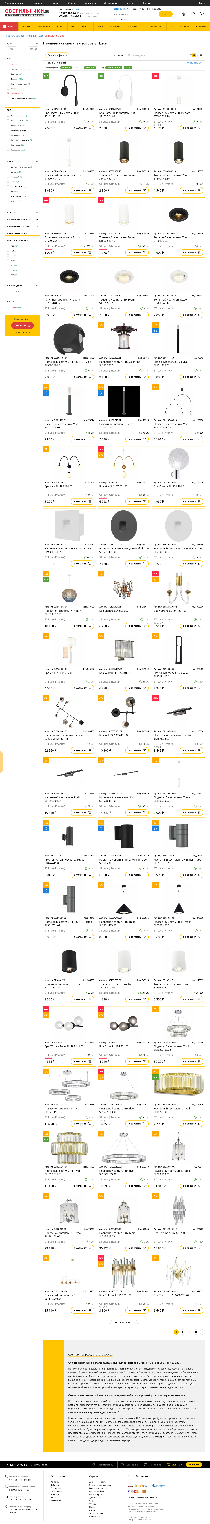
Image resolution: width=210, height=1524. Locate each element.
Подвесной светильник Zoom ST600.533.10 (172, 114)
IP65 (14, 275)
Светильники (112, 67)
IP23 (14, 260)
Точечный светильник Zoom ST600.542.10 (117, 239)
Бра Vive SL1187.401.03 (59, 486)
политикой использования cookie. (144, 1511)
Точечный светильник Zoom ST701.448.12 (62, 301)
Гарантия (37, 2)
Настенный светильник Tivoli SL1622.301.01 (172, 1110)
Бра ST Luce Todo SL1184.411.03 (64, 1046)
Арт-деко (16, 172)
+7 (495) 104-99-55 (79, 16)
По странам (56, 1488)
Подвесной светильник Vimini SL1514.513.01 (63, 612)
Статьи (92, 1510)
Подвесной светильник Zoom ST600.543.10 (63, 176)
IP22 (14, 255)
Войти (202, 3)
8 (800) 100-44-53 (79, 13)
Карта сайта (56, 1500)
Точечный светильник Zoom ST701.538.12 (117, 301)
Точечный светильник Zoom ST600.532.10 (62, 239)
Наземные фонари (20, 130)
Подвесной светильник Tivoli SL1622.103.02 (172, 1048)
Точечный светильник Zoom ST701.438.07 (171, 239)
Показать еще (124, 1322)
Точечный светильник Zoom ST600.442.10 (171, 176)
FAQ (91, 1500)
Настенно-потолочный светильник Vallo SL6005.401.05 (66, 736)
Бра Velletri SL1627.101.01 (115, 673)
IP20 (15, 246)
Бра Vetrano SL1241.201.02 (170, 610)
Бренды (130, 2)
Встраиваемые (19, 120)
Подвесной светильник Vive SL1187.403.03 (171, 425)
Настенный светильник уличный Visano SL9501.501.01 (178, 550)
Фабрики (55, 1485)
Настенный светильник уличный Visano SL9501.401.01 (124, 550)
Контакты (148, 2)
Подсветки (17, 89)
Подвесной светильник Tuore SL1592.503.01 (172, 799)
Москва (75, 9)
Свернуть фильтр (57, 55)
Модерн (16, 201)
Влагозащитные (19, 116)
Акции (53, 1497)
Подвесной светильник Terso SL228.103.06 (63, 1234)
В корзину (80, 128)
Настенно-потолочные (21, 140)
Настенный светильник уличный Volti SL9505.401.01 (68, 363)
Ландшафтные (18, 125)
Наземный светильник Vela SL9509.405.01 (171, 674)
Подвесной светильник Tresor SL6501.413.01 (117, 923)
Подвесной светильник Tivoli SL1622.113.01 (117, 1110)
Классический (18, 186)
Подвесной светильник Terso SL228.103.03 (172, 1172)
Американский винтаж (22, 167)
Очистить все (195, 63)
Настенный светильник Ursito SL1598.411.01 (117, 799)
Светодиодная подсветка (23, 98)
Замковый (16, 177)
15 (196, 1332)
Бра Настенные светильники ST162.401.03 (62, 114)
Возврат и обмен (96, 1491)
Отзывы (72, 2)
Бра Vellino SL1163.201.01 (60, 673)
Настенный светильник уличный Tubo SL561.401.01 (123, 861)
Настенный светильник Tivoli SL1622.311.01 (63, 1172)
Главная (9, 35)
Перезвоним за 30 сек (120, 9)
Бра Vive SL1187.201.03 (113, 486)
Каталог (12, 26)
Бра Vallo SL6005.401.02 (113, 735)
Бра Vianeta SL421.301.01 (114, 610)
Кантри (15, 182)
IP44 (14, 265)
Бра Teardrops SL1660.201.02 (171, 1295)
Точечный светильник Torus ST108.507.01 (117, 985)
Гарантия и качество (98, 1488)
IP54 (14, 270)
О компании (59, 1476)
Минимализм (18, 196)
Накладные (17, 135)
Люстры (17, 79)
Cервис (93, 1476)
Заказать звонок (39, 1464)
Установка (90, 2)
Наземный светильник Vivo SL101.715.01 (116, 425)
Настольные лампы (21, 84)
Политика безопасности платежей (143, 1497)
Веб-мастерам (95, 1494)
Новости (93, 1507)
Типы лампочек (96, 1513)
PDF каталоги (95, 1516)
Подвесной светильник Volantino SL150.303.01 (119, 363)
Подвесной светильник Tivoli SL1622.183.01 (117, 1172)
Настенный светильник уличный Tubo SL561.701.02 (68, 923)
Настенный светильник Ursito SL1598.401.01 (63, 799)
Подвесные (18, 150)
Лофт (14, 191)
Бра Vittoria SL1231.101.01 (170, 486)
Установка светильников (100, 1485)
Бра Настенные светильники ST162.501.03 (117, 114)
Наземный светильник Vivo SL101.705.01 (61, 425)
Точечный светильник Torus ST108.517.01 (171, 985)
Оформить (194, 1465)
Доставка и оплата (14, 2)
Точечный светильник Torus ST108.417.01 (62, 985)
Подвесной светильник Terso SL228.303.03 (117, 1234)
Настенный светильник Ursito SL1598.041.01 (172, 736)
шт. (174, 1464)
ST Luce (39, 35)
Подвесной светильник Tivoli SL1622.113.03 (62, 1110)
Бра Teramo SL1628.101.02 (170, 1233)
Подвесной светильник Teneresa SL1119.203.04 (65, 1296)
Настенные (17, 145)
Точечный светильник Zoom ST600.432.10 (117, 176)
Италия (30, 35)
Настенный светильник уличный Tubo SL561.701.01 (177, 861)
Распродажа (56, 1491)
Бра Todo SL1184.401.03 (113, 1046)
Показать (20, 325)
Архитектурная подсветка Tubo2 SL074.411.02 (64, 861)
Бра (127, 67)
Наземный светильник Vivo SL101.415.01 (171, 363)
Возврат (55, 2)
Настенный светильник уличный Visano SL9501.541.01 (69, 550)
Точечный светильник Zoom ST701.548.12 (171, 301)
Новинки (55, 1494)
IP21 (14, 251)
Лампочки (17, 74)
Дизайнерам (110, 2)
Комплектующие (20, 69)
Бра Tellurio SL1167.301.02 (115, 1295)
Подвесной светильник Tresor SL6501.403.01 (172, 923)
